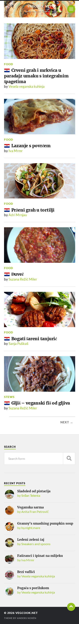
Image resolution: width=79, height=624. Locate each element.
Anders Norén (26, 618)
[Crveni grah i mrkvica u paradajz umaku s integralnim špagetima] (39, 41)
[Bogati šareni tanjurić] (39, 309)
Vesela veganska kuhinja (27, 86)
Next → (66, 422)
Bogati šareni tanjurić (34, 338)
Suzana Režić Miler (23, 279)
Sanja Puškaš (18, 343)
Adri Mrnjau (18, 215)
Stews (9, 397)
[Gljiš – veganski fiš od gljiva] (39, 374)
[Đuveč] (39, 245)
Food (8, 64)
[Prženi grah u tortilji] (39, 181)
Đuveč (17, 274)
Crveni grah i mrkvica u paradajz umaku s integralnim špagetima (36, 76)
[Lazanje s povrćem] (39, 116)
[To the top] (71, 607)
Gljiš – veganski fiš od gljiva (40, 403)
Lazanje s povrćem (31, 145)
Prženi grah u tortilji (32, 210)
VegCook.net (26, 613)
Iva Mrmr (16, 151)
